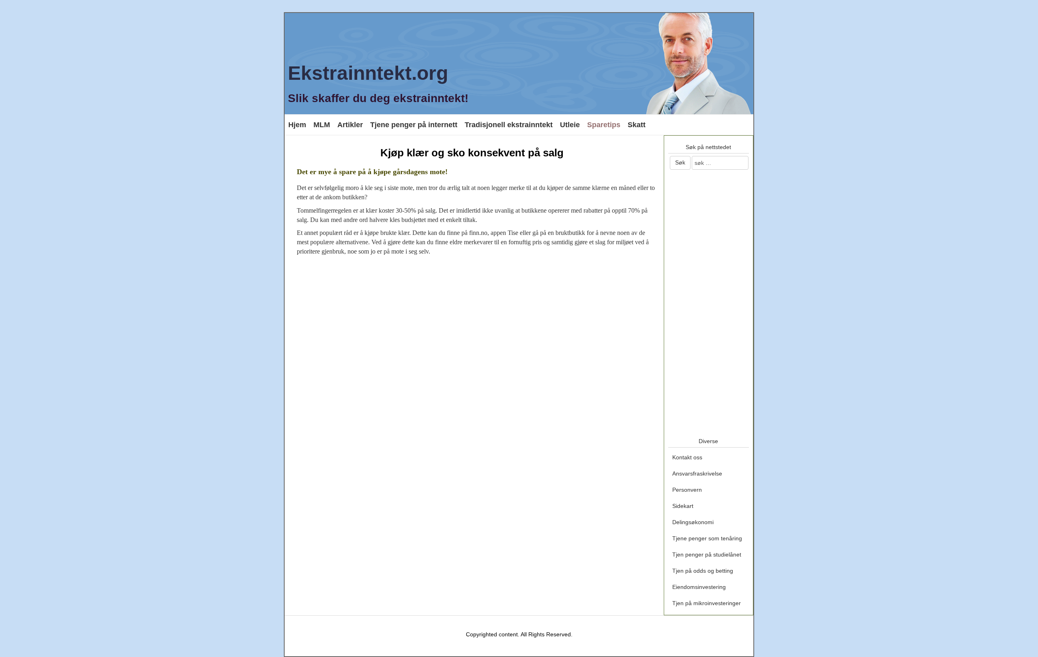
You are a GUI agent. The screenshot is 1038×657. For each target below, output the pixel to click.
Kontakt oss (687, 457)
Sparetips (603, 125)
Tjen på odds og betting (702, 570)
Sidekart (682, 506)
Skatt (637, 125)
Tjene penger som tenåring (707, 538)
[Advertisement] (472, 322)
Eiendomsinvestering (699, 587)
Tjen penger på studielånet (706, 554)
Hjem (297, 125)
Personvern (687, 489)
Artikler (350, 125)
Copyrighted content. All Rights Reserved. (519, 634)
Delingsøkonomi (693, 522)
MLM (321, 125)
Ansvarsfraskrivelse (697, 473)
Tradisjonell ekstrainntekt (509, 125)
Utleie (570, 125)
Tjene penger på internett (413, 125)
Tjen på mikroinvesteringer (706, 603)
